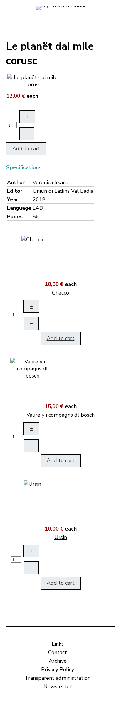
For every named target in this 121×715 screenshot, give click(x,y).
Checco (60, 292)
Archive (58, 660)
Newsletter (57, 686)
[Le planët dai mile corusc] (33, 80)
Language (19, 208)
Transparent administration (57, 677)
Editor (14, 190)
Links (58, 643)
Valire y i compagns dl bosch (60, 414)
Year (12, 199)
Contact (57, 652)
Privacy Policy (57, 669)
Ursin (60, 537)
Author (16, 182)
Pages (15, 216)
